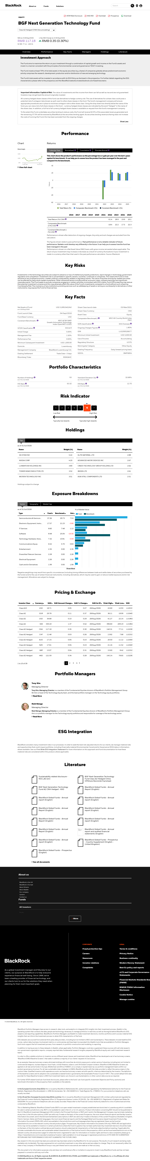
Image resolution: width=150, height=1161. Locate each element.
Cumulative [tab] (84, 150)
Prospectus (115, 16)
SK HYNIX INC (24, 455)
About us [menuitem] (32, 6)
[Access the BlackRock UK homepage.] (18, 962)
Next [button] (79, 663)
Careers (22, 894)
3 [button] (73, 663)
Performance (47, 52)
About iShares (24, 887)
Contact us (23, 897)
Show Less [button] (124, 121)
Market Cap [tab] (47, 504)
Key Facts (67, 52)
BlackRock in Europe (26, 885)
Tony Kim (36, 683)
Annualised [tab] (69, 150)
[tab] (31, 156)
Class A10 (23, 608)
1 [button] (66, 663)
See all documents (41, 862)
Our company (23, 892)
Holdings (105, 52)
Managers (86, 52)
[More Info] (75, 150)
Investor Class (24, 603)
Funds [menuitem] (46, 6)
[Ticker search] (132, 5)
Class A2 (22, 613)
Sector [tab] (22, 504)
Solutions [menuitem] (60, 6)
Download (127, 16)
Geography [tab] (34, 504)
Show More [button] (70, 568)
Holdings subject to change (28, 484)
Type (21, 513)
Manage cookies (127, 1000)
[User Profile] (140, 5)
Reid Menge (37, 704)
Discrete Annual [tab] (101, 150)
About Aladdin (24, 889)
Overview (26, 52)
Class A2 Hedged (25, 629)
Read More (37, 696)
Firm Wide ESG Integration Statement (51, 749)
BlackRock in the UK (26, 882)
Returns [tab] (51, 143)
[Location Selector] (137, 5)
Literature (123, 52)
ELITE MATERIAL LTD (86, 455)
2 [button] (69, 663)
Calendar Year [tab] (54, 150)
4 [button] (76, 663)
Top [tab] (21, 440)
